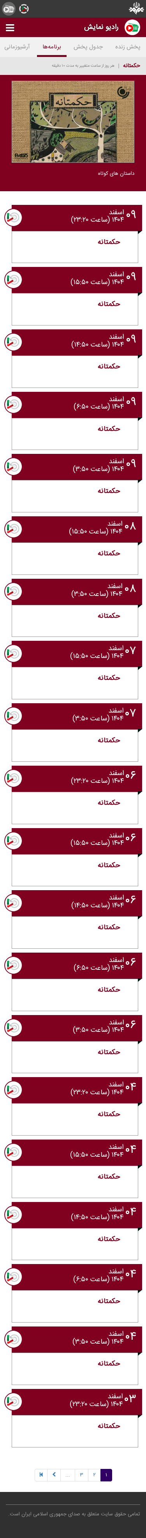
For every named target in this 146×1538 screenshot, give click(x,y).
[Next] (54, 1475)
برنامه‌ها (51, 47)
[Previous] (41, 1475)
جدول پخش (88, 47)
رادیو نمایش (101, 27)
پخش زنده (128, 47)
